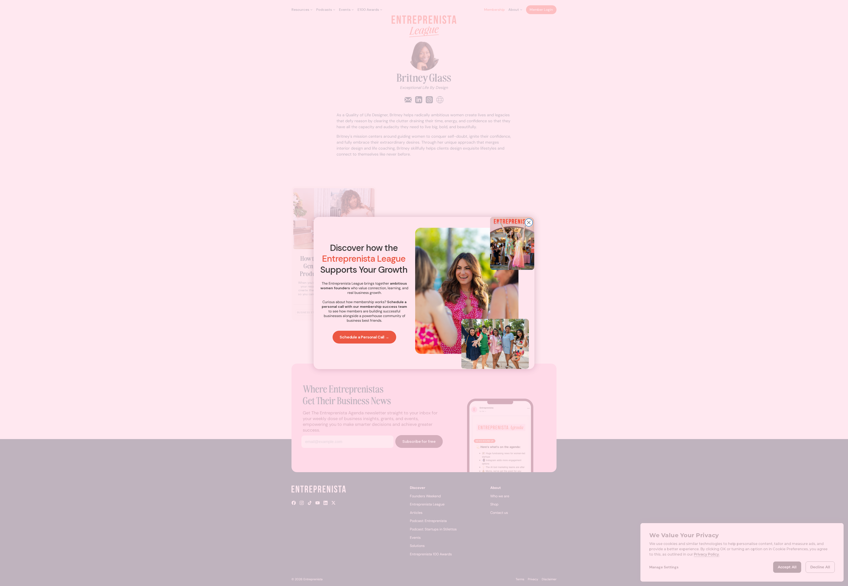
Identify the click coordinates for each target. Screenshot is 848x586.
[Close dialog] (529, 222)
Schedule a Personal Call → (364, 337)
